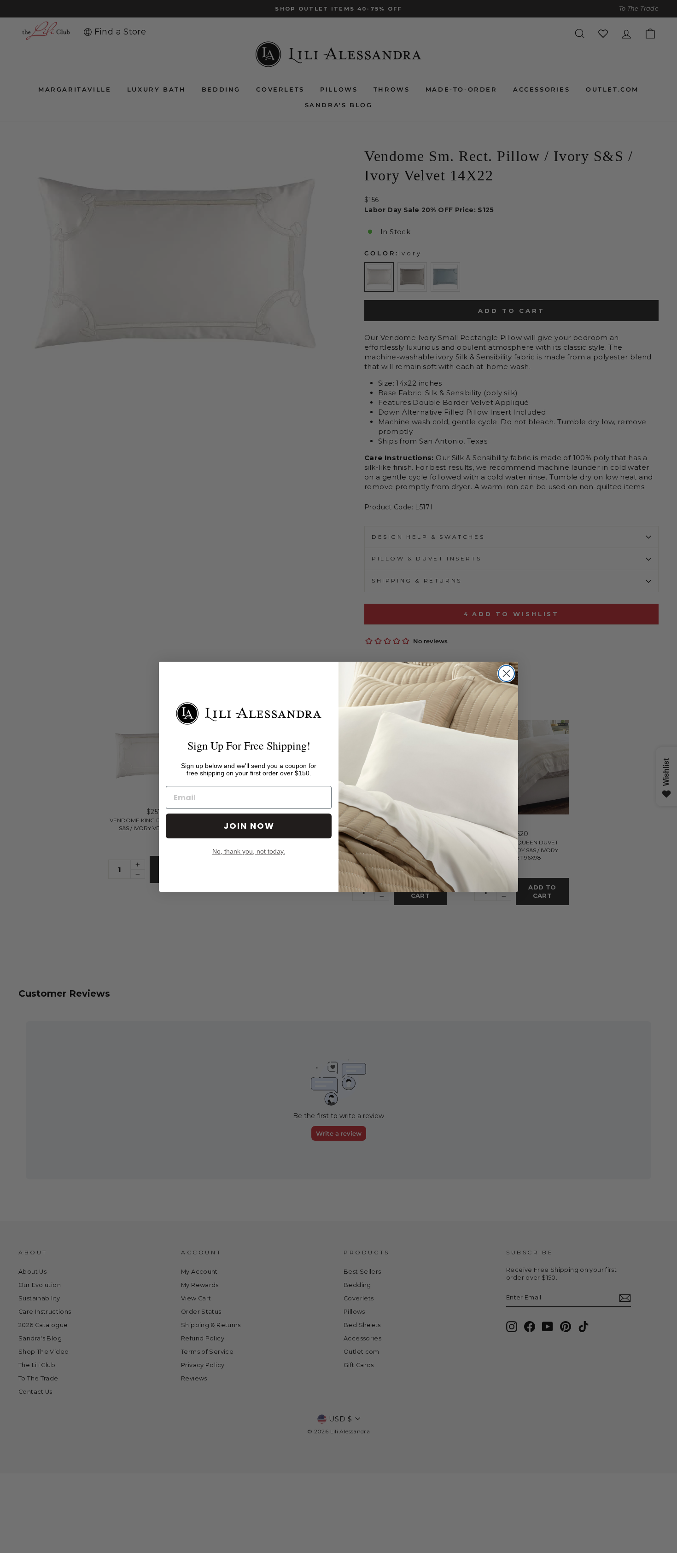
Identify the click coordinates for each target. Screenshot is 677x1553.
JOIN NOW (248, 825)
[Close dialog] (506, 673)
